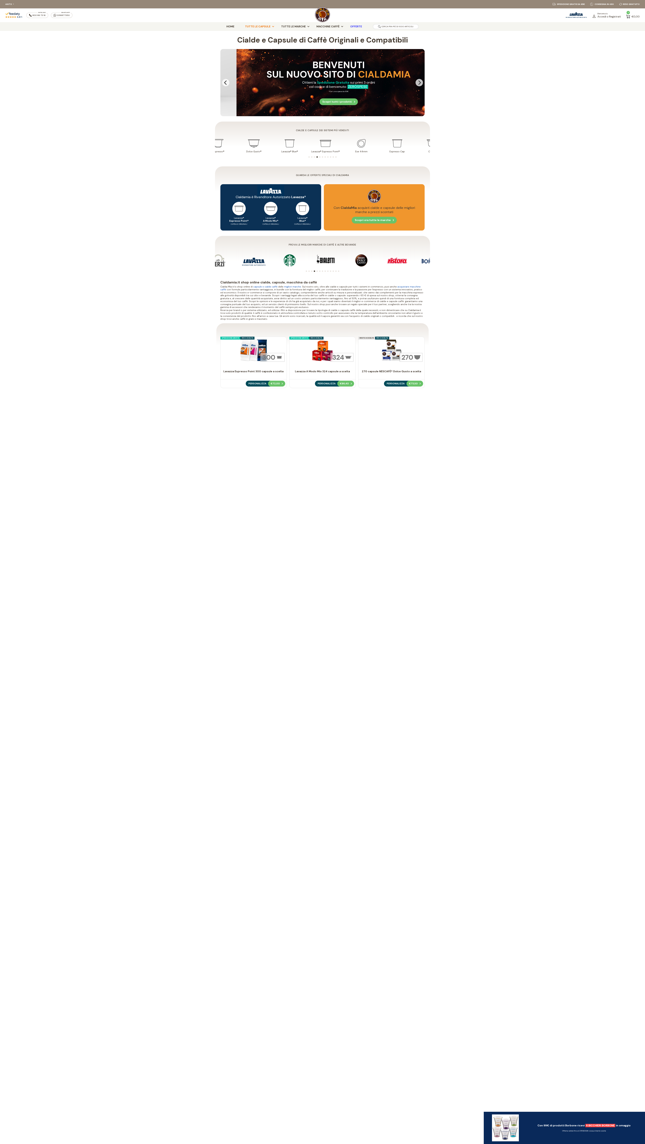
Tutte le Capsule (257, 26)
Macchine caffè (327, 26)
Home (230, 26)
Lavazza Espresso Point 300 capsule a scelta (253, 371)
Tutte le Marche (293, 26)
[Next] (419, 82)
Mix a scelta (247, 338)
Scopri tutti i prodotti (384, 88)
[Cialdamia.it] (322, 15)
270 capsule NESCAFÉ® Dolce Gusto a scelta (391, 371)
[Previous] (225, 82)
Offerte (356, 26)
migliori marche (292, 286)
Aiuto (8, 4)
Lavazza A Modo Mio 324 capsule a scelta (322, 371)
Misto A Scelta (367, 338)
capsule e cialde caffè (265, 286)
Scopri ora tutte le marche (373, 220)
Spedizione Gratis (230, 338)
